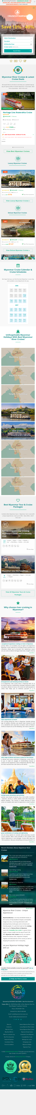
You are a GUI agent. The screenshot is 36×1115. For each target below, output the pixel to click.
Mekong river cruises (27, 1039)
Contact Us (9, 1027)
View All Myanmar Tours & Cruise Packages (18, 593)
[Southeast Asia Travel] (18, 992)
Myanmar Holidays (27, 1044)
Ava (8, 542)
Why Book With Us (9, 1032)
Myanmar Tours (27, 1047)
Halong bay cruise (27, 1042)
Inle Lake (26, 542)
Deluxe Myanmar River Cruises (27, 1029)
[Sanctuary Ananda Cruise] (18, 178)
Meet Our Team (9, 1029)
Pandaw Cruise (7, 235)
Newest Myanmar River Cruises (27, 1024)
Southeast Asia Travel (20, 1056)
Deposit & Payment (9, 1039)
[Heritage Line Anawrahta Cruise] (18, 101)
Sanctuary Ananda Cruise (10, 186)
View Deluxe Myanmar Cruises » (18, 250)
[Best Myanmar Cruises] (18, 70)
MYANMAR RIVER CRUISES (11, 1051)
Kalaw (20, 542)
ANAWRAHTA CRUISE (22, 1)
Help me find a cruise (19, 979)
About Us (9, 1024)
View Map (30, 549)
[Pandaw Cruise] (18, 228)
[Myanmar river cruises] (18, 13)
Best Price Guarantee (9, 129)
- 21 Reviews (20, 239)
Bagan (14, 540)
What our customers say (9, 1034)
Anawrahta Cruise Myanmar (27, 1034)
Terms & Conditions (9, 1044)
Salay (19, 540)
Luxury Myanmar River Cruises (27, 1027)
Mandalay (14, 542)
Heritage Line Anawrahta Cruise (17, 112)
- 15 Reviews (14, 116)
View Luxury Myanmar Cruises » (18, 201)
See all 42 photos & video (28, 108)
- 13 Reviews (20, 190)
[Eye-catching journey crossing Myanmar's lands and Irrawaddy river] (18, 530)
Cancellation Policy (9, 1042)
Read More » (32, 652)
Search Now (16, 51)
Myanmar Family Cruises (27, 1032)
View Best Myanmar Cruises (18, 151)
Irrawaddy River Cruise (27, 1037)
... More (3, 139)
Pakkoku (25, 540)
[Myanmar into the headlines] (18, 564)
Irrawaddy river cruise (15, 930)
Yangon (9, 540)
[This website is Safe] (27, 1079)
